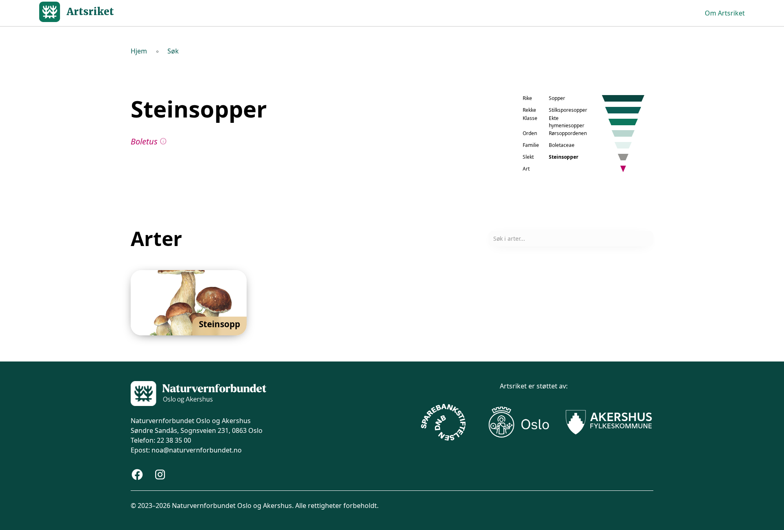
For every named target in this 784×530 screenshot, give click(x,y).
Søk (173, 51)
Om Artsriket (725, 13)
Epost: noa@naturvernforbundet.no (186, 450)
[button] (189, 302)
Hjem (139, 51)
